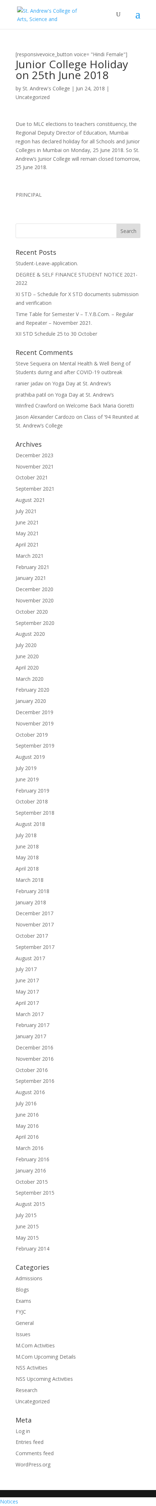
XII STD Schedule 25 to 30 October (56, 333)
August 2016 (30, 1092)
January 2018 (31, 902)
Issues (23, 1334)
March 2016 (30, 1148)
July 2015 (26, 1215)
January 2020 (31, 700)
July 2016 (26, 1103)
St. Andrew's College (46, 88)
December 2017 (34, 913)
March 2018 (30, 879)
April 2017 (27, 1002)
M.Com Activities (35, 1345)
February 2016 (32, 1159)
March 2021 (30, 555)
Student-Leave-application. (47, 263)
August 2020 (30, 633)
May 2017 (27, 991)
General (25, 1322)
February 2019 (32, 790)
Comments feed (35, 1453)
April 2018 (27, 868)
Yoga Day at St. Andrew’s (81, 383)
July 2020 (26, 645)
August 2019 (30, 756)
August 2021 (30, 499)
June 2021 (27, 522)
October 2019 (32, 734)
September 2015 (35, 1192)
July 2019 (26, 768)
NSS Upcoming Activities (44, 1378)
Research (26, 1390)
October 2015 (32, 1181)
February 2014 (32, 1248)
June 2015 (27, 1226)
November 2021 (35, 466)
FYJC (21, 1311)
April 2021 (27, 544)
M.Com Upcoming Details (46, 1356)
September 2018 (35, 812)
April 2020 (27, 667)
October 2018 (32, 801)
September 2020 (35, 622)
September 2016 (35, 1080)
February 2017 (32, 1025)
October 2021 (32, 477)
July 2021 (26, 511)
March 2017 (30, 1014)
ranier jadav (29, 383)
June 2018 (27, 846)
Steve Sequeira (33, 363)
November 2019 (35, 723)
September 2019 (35, 745)
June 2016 (27, 1114)
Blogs (22, 1289)
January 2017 (31, 1036)
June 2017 (27, 980)
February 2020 (32, 689)
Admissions (29, 1278)
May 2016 (27, 1125)
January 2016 (31, 1170)
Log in (23, 1431)
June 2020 (27, 656)
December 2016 (34, 1047)
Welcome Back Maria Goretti (100, 405)
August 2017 (30, 958)
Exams (23, 1300)
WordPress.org (33, 1464)
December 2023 (34, 455)
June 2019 (27, 779)
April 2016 (27, 1136)
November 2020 (35, 600)
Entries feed (30, 1442)
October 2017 (32, 935)
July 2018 (26, 835)
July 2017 (26, 969)
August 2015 (30, 1203)
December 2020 (34, 589)
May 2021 (27, 533)
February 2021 (32, 567)
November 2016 (35, 1058)
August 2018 (30, 823)
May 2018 (27, 857)
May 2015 (27, 1237)
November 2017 (35, 924)
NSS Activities (32, 1367)
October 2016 (32, 1070)
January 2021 (31, 577)
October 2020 (32, 611)
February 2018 (32, 891)
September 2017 (35, 947)
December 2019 (34, 712)
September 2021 (35, 488)
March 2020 (30, 678)
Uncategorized (33, 97)
